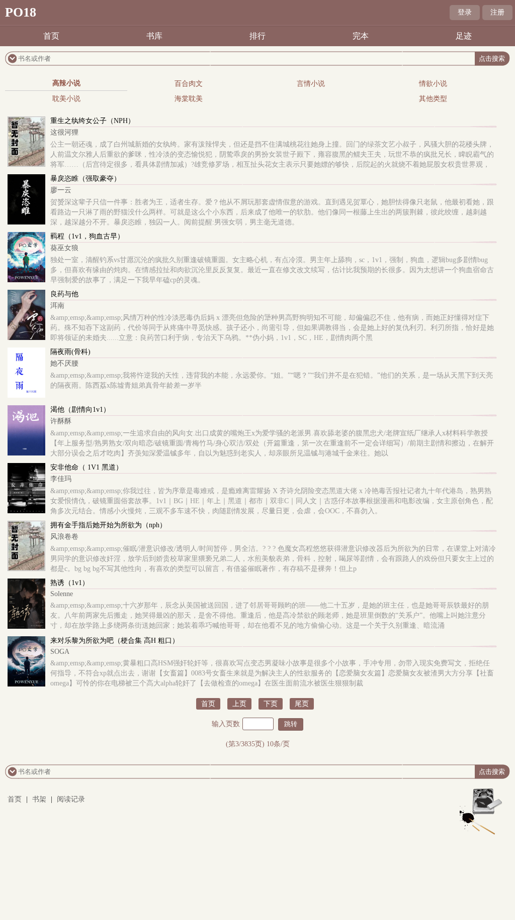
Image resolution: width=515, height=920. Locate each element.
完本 (361, 36)
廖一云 (60, 190)
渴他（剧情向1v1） (80, 409)
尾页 (302, 704)
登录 (465, 12)
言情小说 (311, 83)
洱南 (57, 305)
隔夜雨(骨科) (70, 352)
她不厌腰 (64, 363)
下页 (271, 704)
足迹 (464, 36)
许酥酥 (60, 421)
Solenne (61, 594)
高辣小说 (66, 83)
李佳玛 (60, 479)
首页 (51, 36)
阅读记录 (71, 799)
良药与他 (64, 294)
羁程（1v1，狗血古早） (87, 236)
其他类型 (433, 98)
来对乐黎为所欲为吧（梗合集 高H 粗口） (114, 640)
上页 (239, 704)
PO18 (20, 12)
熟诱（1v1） (69, 583)
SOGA (59, 651)
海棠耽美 (189, 98)
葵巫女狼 (64, 248)
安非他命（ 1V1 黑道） (86, 467)
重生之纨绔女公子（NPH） (92, 121)
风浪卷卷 (64, 536)
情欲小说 (433, 83)
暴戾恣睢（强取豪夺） (85, 178)
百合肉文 (189, 83)
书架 (39, 799)
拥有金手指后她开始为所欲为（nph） (108, 525)
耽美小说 (66, 98)
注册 (497, 12)
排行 (257, 36)
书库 (154, 36)
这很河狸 (64, 132)
